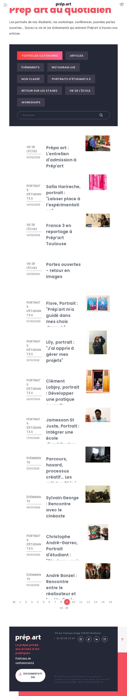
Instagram (80, 639)
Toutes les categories (40, 56)
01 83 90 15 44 (66, 638)
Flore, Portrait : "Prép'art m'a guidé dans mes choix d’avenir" (62, 315)
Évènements (31, 67)
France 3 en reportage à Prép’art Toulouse (59, 235)
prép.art (63, 5)
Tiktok (88, 639)
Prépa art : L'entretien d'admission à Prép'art (61, 157)
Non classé (31, 79)
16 (61, 608)
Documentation (32, 675)
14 (103, 602)
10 (73, 602)
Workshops (31, 102)
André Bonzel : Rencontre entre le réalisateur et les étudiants (61, 588)
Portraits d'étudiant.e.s (71, 79)
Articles (76, 56)
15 (110, 602)
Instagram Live (64, 67)
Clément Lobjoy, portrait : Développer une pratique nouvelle (62, 393)
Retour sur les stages (39, 91)
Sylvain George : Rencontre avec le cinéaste (62, 507)
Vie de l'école (80, 91)
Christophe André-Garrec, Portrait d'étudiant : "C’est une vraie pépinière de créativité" (63, 555)
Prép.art (28, 638)
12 (88, 602)
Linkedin (96, 639)
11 (81, 602)
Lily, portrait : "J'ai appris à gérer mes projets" (60, 351)
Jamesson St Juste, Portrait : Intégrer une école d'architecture (62, 432)
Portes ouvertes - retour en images (63, 270)
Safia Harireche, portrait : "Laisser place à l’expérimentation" (63, 199)
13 (95, 602)
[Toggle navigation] (5, 5)
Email (104, 639)
